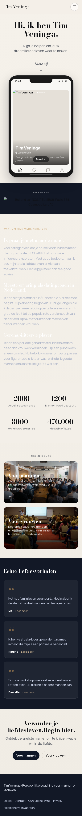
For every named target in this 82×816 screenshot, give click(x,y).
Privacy (57, 801)
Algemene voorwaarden (19, 808)
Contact (20, 801)
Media (8, 801)
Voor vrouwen (56, 755)
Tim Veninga (17, 7)
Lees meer (21, 611)
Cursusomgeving (39, 801)
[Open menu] (74, 7)
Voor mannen (26, 755)
